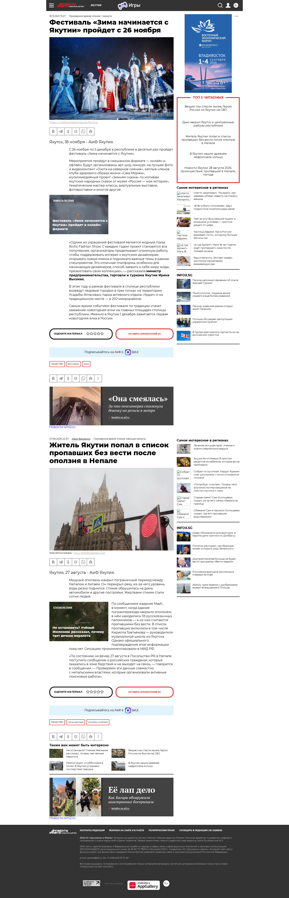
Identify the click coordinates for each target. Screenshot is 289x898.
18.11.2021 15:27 (57, 16)
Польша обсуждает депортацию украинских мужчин (212, 320)
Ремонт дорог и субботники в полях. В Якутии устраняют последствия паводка (84, 766)
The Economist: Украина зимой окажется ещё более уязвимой (211, 294)
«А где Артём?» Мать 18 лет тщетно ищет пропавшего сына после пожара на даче (215, 247)
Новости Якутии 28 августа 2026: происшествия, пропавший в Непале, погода (208, 171)
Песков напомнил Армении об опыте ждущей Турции (215, 281)
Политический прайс (162, 830)
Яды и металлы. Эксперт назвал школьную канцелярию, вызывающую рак (213, 260)
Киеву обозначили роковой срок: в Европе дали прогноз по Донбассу (214, 534)
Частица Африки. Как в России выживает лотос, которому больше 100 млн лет (215, 235)
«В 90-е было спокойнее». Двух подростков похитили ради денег (214, 207)
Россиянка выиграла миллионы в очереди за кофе (213, 573)
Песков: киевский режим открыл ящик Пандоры (212, 307)
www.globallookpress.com (89, 552)
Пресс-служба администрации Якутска (73, 122)
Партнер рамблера (113, 883)
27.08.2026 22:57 (59, 438)
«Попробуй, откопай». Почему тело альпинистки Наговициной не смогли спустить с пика (215, 487)
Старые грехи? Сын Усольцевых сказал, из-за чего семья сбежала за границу (216, 500)
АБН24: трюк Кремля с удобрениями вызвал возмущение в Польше (214, 586)
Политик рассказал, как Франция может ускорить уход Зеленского (213, 547)
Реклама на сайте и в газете (126, 830)
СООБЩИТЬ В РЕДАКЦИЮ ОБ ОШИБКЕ (200, 830)
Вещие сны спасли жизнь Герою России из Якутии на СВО (208, 108)
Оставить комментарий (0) (144, 334)
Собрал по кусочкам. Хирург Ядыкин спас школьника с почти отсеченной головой (216, 474)
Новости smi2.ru (62, 427)
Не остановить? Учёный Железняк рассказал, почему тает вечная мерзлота (87, 753)
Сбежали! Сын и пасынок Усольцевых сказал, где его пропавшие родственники (217, 513)
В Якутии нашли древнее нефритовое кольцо (208, 155)
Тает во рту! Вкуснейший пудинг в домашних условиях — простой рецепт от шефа (215, 222)
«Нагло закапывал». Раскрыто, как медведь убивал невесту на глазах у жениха (216, 196)
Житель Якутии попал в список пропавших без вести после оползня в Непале (208, 140)
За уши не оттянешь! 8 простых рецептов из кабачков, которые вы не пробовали (216, 461)
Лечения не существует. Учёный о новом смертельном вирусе (214, 447)
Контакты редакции (92, 830)
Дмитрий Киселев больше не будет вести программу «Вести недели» (214, 560)
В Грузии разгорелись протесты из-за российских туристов (215, 333)
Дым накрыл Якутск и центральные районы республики (208, 124)
